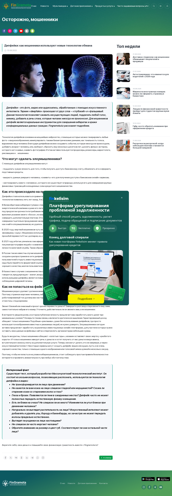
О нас (33, 6)
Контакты (103, 483)
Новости (44, 6)
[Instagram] (43, 458)
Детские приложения (87, 483)
